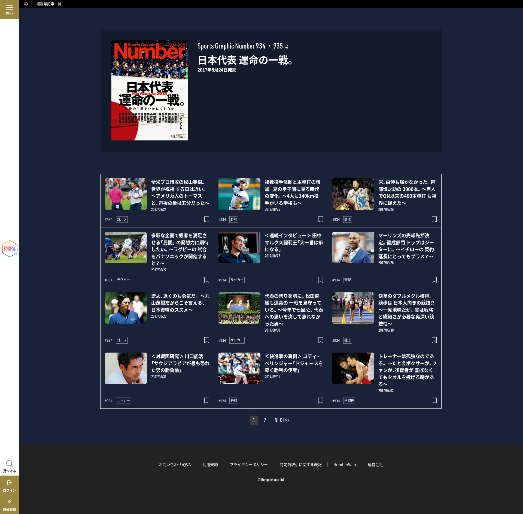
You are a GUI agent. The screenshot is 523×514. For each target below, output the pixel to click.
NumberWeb (344, 464)
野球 (233, 219)
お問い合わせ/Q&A (175, 464)
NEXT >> (282, 421)
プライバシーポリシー (249, 464)
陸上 (347, 340)
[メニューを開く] (9, 9)
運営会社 (375, 464)
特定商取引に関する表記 (301, 464)
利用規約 (210, 464)
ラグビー (123, 279)
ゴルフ (122, 219)
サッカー (237, 279)
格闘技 (349, 400)
